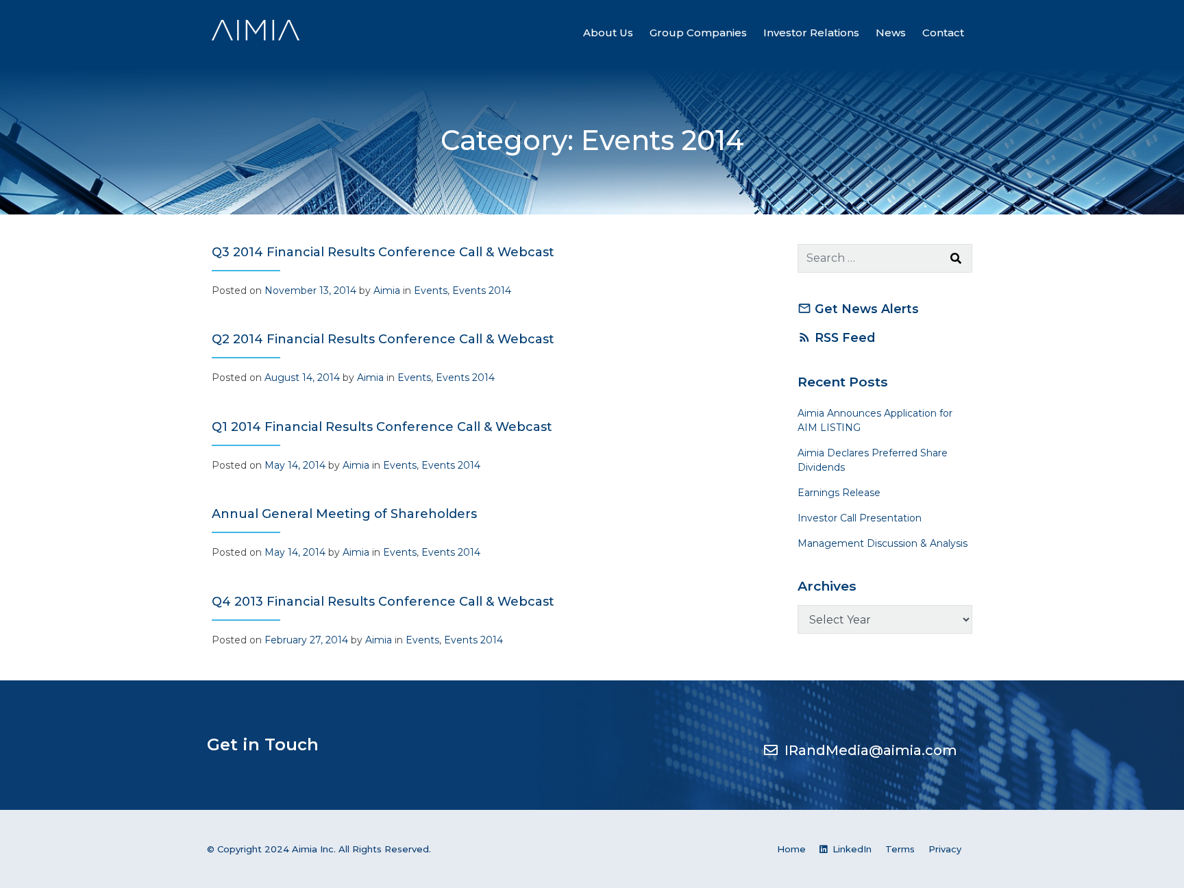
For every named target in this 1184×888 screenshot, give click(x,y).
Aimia (386, 290)
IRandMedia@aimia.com (871, 750)
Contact (943, 32)
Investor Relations (811, 32)
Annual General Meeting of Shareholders (344, 513)
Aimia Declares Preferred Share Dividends (873, 460)
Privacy (944, 848)
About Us (608, 32)
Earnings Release (839, 492)
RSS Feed (836, 337)
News (891, 32)
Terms (900, 848)
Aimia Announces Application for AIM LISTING (875, 420)
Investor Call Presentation (860, 518)
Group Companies (698, 32)
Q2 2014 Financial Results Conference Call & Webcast (383, 339)
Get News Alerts (858, 308)
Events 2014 (481, 290)
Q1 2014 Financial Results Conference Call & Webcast (382, 426)
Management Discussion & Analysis (882, 543)
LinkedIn (851, 848)
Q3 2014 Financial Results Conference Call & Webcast (383, 252)
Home (791, 848)
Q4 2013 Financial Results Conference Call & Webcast (383, 601)
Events (430, 290)
